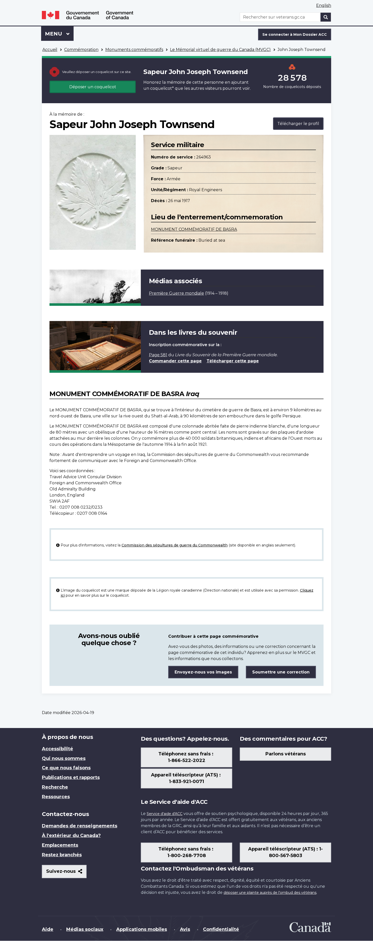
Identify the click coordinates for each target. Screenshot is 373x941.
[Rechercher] (325, 17)
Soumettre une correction (281, 672)
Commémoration (81, 49)
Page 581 (158, 354)
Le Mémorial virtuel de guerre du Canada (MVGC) (220, 49)
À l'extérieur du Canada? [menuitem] (71, 835)
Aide (47, 929)
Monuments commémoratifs (134, 49)
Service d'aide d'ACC (164, 813)
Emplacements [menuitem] (60, 845)
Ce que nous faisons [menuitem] (66, 768)
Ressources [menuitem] (56, 797)
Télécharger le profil (298, 123)
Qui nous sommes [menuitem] (64, 758)
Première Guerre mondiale (176, 293)
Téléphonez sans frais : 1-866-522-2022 (186, 757)
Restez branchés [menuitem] (62, 855)
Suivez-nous (66, 873)
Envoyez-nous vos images (203, 672)
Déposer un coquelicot (92, 86)
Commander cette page (175, 361)
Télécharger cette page (233, 361)
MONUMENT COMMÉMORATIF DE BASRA (194, 229)
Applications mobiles (141, 929)
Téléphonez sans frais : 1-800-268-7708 (186, 852)
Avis (185, 929)
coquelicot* (162, 88)
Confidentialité (221, 929)
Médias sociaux (84, 929)
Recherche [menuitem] (55, 787)
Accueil (49, 49)
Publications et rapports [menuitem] (71, 777)
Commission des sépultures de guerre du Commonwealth (175, 545)
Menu (59, 34)
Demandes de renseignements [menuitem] (79, 826)
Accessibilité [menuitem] (57, 749)
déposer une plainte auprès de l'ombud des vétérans (270, 892)
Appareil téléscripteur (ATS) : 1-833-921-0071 (186, 778)
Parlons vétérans (285, 754)
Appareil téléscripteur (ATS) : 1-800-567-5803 (285, 852)
